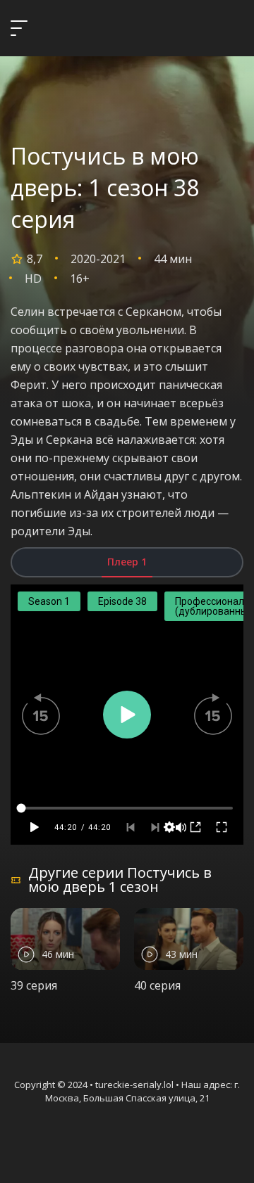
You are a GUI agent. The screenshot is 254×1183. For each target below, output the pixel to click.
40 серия (157, 985)
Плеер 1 (127, 561)
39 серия (34, 985)
